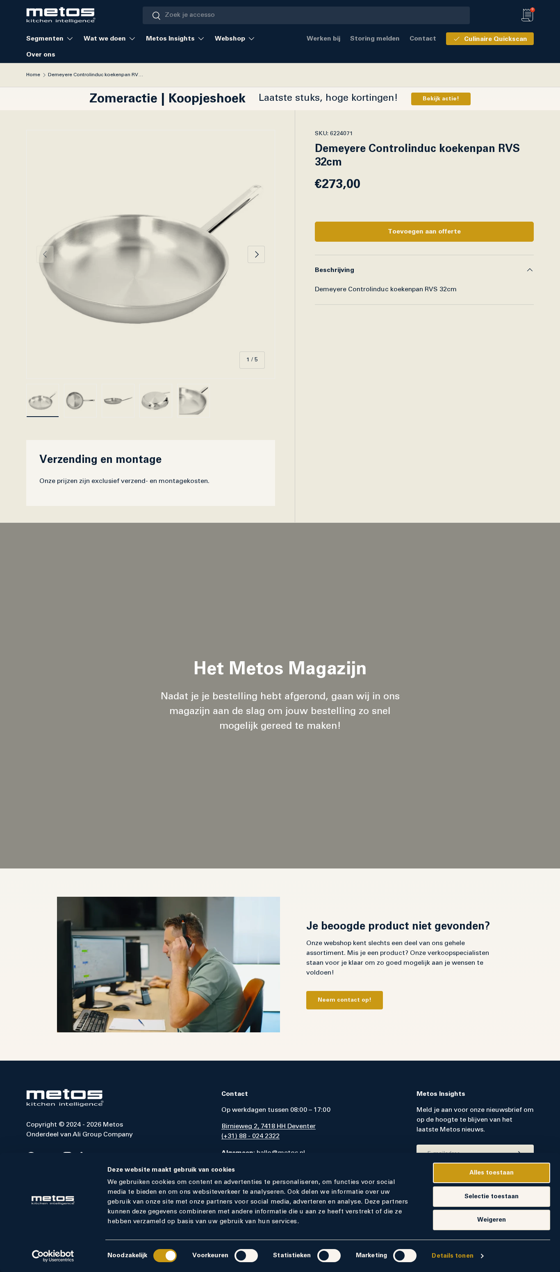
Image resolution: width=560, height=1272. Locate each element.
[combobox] (306, 15)
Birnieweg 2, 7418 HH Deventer (268, 1126)
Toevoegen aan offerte (424, 231)
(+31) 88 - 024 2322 (250, 1136)
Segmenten (45, 38)
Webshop (230, 38)
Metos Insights (170, 38)
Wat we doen (105, 38)
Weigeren (491, 1220)
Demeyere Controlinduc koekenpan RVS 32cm (97, 75)
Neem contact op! (344, 1000)
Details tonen (452, 1256)
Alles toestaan (491, 1173)
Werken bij (323, 38)
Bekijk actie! (441, 99)
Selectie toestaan (491, 1196)
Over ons (40, 54)
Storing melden (375, 38)
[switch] (246, 1255)
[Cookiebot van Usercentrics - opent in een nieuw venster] (53, 1256)
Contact (423, 38)
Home (33, 75)
